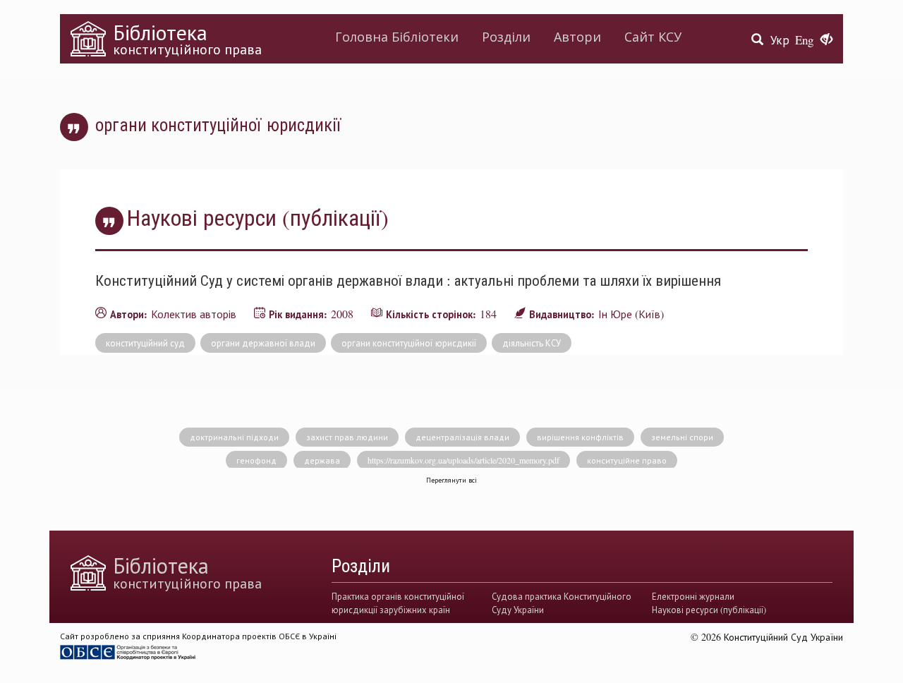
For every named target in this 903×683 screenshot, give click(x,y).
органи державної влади (263, 343)
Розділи (506, 36)
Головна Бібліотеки (397, 36)
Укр (779, 40)
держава (322, 460)
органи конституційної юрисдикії (408, 343)
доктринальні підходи (234, 436)
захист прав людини (347, 436)
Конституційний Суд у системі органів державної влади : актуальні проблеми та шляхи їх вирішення (408, 280)
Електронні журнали (693, 596)
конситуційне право (627, 460)
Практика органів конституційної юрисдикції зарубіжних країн (398, 602)
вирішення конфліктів (580, 436)
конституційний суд (145, 343)
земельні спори (682, 436)
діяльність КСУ (531, 343)
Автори (577, 36)
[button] (826, 40)
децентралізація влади (462, 436)
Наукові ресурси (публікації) (709, 609)
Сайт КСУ (652, 36)
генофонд (256, 460)
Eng (804, 40)
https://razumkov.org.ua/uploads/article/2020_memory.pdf (463, 460)
